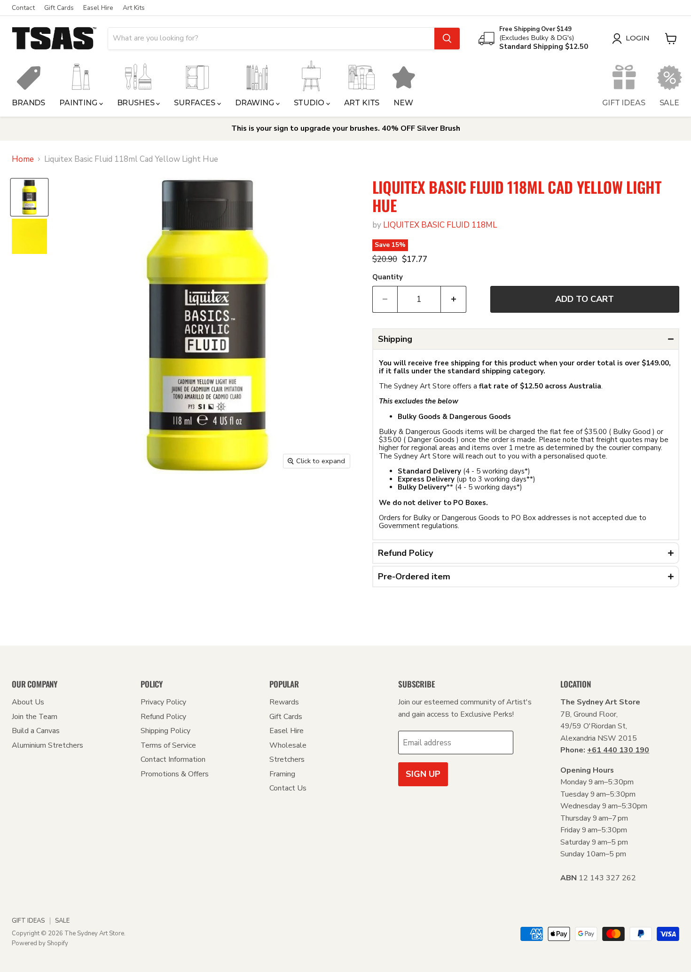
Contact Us (287, 788)
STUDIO (310, 102)
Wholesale (287, 745)
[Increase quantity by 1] (453, 299)
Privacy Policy (163, 702)
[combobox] (271, 38)
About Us (28, 702)
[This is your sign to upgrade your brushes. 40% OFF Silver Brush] (345, 128)
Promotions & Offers (175, 774)
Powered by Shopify (40, 943)
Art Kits (134, 8)
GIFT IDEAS (623, 102)
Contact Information (173, 759)
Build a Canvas (36, 731)
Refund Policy (163, 716)
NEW (403, 102)
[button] (525, 339)
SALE (669, 102)
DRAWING (255, 102)
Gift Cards (59, 8)
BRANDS (28, 102)
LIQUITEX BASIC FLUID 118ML (440, 225)
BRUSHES (137, 102)
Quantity (387, 277)
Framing (282, 774)
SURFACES (195, 102)
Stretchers (287, 759)
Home (23, 159)
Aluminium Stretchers (47, 745)
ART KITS (362, 102)
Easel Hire (98, 8)
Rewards (284, 702)
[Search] (447, 38)
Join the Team (34, 716)
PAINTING (79, 102)
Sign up (423, 774)
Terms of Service (168, 745)
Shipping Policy (165, 731)
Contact (23, 8)
